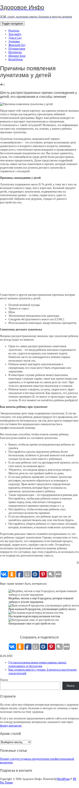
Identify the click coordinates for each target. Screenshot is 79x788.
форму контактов (10, 725)
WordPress (63, 779)
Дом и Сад (14, 38)
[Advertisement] (39, 248)
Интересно (15, 52)
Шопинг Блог (17, 56)
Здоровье (14, 41)
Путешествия (16, 48)
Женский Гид (16, 45)
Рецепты (13, 30)
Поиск (4, 680)
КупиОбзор (15, 59)
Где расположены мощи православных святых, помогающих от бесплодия (37, 664)
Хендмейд (14, 34)
